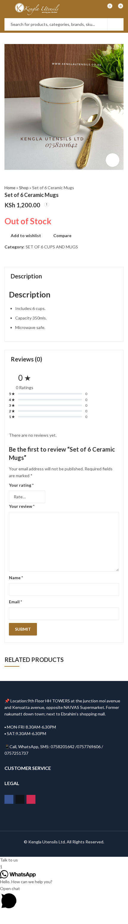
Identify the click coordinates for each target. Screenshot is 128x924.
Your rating (21, 485)
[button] (64, 860)
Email (15, 601)
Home (9, 187)
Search (115, 24)
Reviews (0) (26, 359)
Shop (24, 187)
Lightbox (112, 160)
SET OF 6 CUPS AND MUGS (52, 246)
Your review (22, 506)
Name (16, 577)
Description (26, 276)
